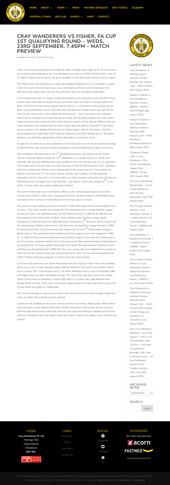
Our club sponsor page (139, 457)
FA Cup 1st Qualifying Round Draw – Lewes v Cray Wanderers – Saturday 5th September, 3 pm (141, 189)
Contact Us (67, 454)
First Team (67, 436)
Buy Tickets (120, 8)
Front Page (48, 57)
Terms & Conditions (121, 480)
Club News (67, 448)
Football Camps (40, 17)
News (76, 8)
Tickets (67, 442)
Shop (90, 17)
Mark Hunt (24, 57)
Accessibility (139, 480)
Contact (103, 17)
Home (33, 8)
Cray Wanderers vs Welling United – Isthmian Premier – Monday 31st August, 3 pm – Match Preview (141, 78)
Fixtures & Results (96, 8)
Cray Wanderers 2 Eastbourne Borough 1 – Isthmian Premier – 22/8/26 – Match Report (141, 242)
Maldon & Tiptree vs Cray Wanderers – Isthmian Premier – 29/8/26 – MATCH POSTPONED (140, 102)
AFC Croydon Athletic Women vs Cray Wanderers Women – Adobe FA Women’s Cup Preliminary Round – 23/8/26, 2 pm (141, 271)
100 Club (60, 17)
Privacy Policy (103, 480)
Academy (137, 8)
